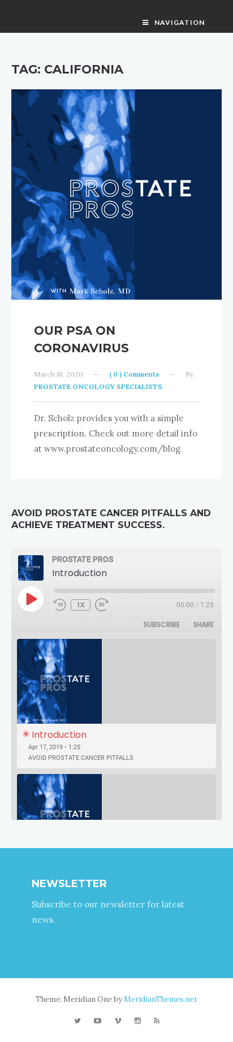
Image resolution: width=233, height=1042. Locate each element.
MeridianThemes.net (160, 999)
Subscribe (162, 624)
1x (81, 604)
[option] (116, 703)
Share (203, 624)
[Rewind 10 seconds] (60, 605)
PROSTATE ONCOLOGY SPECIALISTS (98, 386)
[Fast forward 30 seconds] (103, 605)
